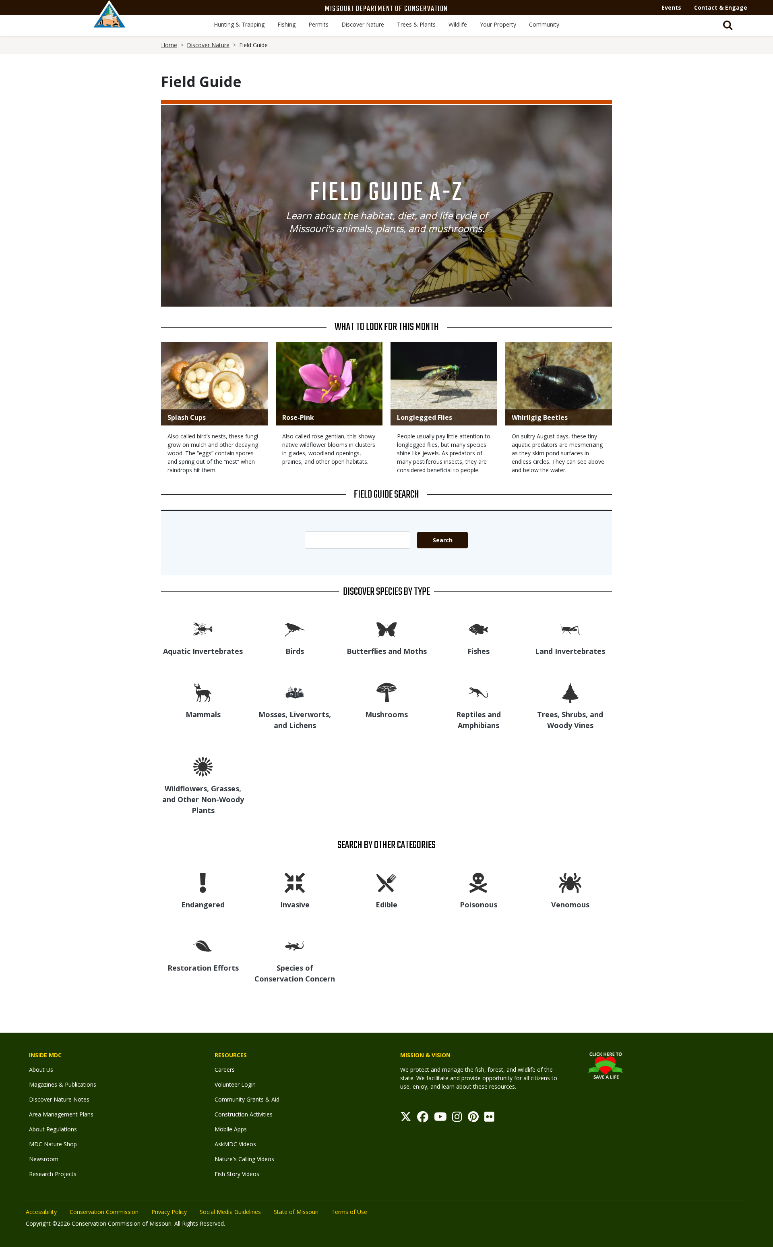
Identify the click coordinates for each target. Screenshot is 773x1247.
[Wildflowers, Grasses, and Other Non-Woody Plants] (203, 766)
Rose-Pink (298, 417)
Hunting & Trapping (239, 24)
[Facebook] (422, 1119)
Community (544, 24)
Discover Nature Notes (59, 1099)
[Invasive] (295, 882)
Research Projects (52, 1174)
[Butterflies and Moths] (386, 629)
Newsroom (43, 1159)
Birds (294, 651)
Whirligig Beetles (540, 417)
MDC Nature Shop (53, 1144)
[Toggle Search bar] (728, 25)
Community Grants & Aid (247, 1099)
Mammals (203, 714)
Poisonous (478, 904)
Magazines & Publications (62, 1084)
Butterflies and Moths (387, 651)
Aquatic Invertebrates (203, 651)
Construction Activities (244, 1114)
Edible (386, 904)
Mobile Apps (231, 1129)
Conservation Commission (104, 1212)
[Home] (109, 23)
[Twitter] (405, 1119)
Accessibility (41, 1212)
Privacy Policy (169, 1212)
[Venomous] (570, 882)
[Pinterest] (473, 1119)
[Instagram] (457, 1119)
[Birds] (295, 629)
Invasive (295, 904)
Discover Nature (362, 24)
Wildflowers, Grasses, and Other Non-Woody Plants (203, 799)
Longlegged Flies (424, 417)
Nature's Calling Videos (244, 1159)
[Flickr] (489, 1119)
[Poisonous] (478, 882)
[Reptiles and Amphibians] (478, 692)
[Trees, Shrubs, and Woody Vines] (570, 692)
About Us (41, 1069)
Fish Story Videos (237, 1174)
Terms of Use (349, 1212)
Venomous (570, 904)
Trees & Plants (416, 24)
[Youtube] (440, 1119)
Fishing (286, 24)
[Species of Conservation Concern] (295, 945)
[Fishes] (478, 629)
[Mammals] (203, 692)
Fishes (478, 651)
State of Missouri (296, 1212)
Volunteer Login (235, 1084)
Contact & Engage (720, 7)
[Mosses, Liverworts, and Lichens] (295, 692)
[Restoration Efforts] (203, 945)
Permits (318, 24)
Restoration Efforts (203, 968)
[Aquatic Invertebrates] (203, 629)
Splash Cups (186, 417)
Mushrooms (386, 714)
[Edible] (386, 882)
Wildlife (458, 24)
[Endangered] (203, 882)
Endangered (203, 904)
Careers (225, 1069)
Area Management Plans (61, 1114)
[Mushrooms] (386, 692)
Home (169, 45)
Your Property (498, 24)
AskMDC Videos (235, 1144)
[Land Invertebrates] (570, 629)
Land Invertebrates (570, 651)
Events (671, 7)
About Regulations (53, 1129)
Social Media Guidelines (230, 1212)
